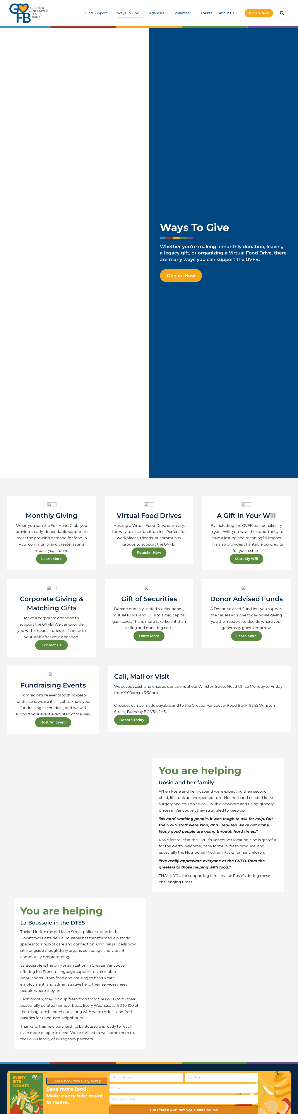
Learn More (51, 559)
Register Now (149, 552)
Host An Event (53, 722)
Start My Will (246, 559)
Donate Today (131, 720)
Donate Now (259, 13)
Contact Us (51, 645)
